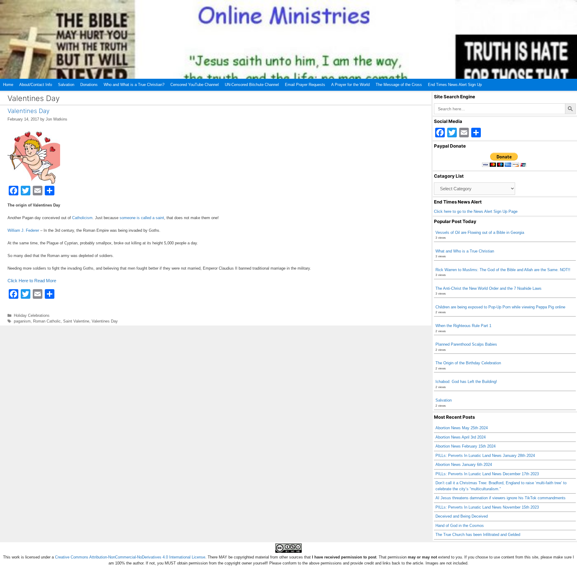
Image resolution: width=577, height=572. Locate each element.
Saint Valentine (76, 321)
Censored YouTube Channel (194, 84)
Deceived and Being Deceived (461, 516)
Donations (89, 84)
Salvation (66, 84)
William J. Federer (23, 230)
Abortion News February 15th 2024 (465, 446)
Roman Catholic (47, 321)
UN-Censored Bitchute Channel (252, 84)
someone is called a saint (142, 218)
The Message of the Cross (399, 84)
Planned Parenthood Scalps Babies (466, 344)
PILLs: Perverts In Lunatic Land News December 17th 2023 (487, 474)
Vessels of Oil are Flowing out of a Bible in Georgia (479, 232)
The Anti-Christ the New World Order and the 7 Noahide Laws (488, 288)
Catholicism (82, 218)
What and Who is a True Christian (464, 251)
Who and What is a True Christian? (134, 84)
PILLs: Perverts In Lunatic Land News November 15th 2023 (487, 507)
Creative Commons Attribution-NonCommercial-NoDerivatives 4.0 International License (130, 557)
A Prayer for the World (350, 84)
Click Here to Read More (32, 280)
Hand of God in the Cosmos (459, 525)
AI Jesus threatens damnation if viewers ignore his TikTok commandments (500, 498)
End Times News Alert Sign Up (455, 84)
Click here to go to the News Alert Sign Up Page (475, 211)
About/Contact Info (35, 84)
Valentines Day (29, 111)
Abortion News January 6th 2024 (463, 464)
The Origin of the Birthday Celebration (468, 363)
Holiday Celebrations (32, 315)
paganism (22, 321)
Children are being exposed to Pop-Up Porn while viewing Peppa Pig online (500, 307)
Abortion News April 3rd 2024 (460, 437)
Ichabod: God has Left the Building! (466, 381)
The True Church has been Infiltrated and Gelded (477, 534)
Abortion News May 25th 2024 (461, 428)
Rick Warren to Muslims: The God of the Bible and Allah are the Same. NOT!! (502, 270)
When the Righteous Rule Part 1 (463, 325)
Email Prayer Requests (305, 84)
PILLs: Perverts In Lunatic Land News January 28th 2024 (485, 455)
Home (8, 84)
